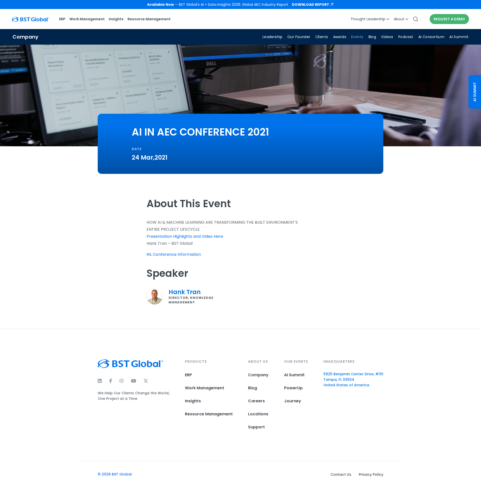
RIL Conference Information (174, 254)
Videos (387, 36)
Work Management (87, 19)
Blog (372, 36)
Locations (258, 414)
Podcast (405, 36)
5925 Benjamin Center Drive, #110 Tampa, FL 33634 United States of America (353, 380)
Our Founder (298, 36)
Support (256, 427)
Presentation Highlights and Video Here (185, 236)
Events (357, 36)
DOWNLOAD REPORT (310, 4)
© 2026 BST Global (115, 474)
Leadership (272, 36)
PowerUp (293, 388)
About (399, 19)
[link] (240, 4)
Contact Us (340, 474)
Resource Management (149, 19)
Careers (256, 401)
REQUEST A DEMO (449, 19)
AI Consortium (431, 36)
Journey (292, 401)
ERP (62, 19)
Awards (339, 36)
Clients (321, 36)
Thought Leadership (367, 19)
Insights (116, 19)
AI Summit (458, 36)
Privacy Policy (371, 474)
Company (258, 375)
